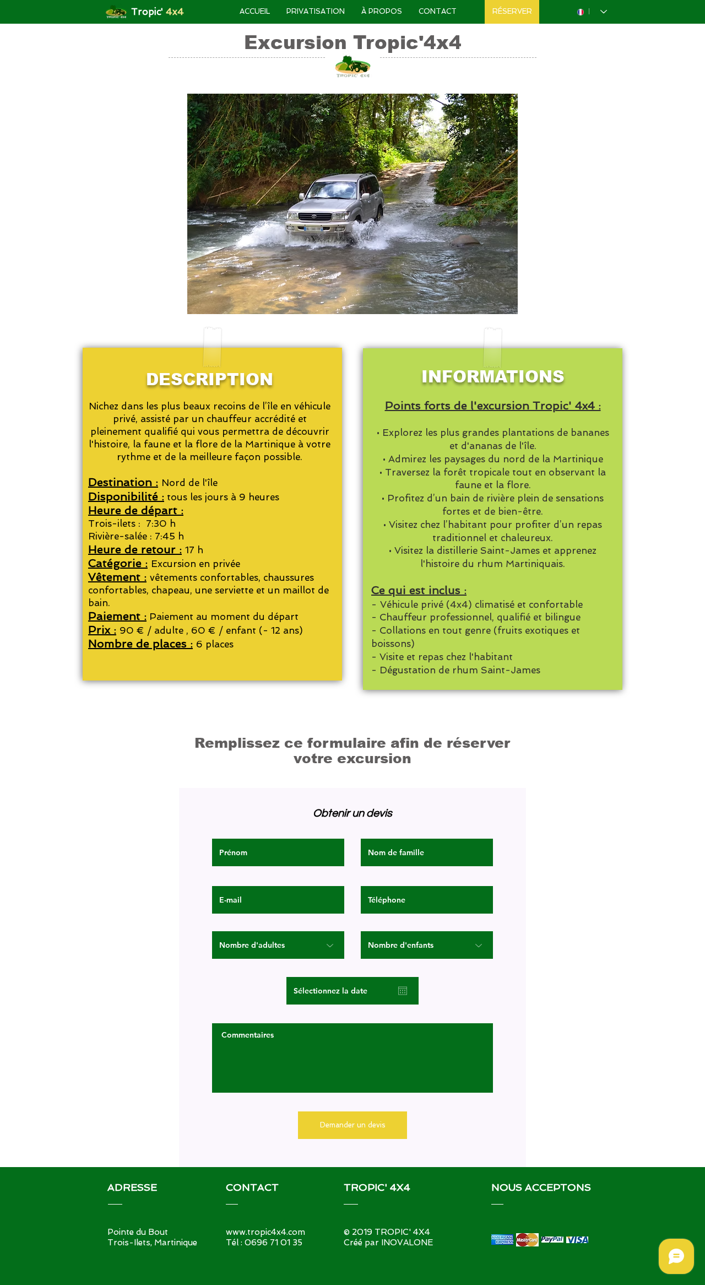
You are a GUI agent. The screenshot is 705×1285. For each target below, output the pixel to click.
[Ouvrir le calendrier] (402, 990)
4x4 (175, 11)
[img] (502, 1239)
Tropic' (148, 11)
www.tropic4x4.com (265, 1232)
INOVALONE (407, 1243)
